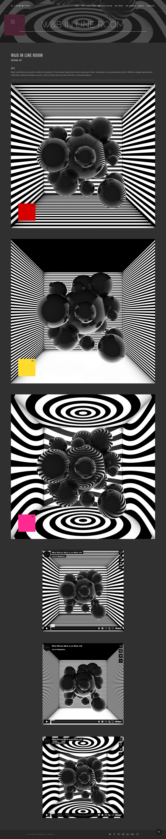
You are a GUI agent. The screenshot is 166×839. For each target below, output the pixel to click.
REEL (77, 6)
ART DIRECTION (89, 6)
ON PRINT (119, 6)
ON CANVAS (131, 6)
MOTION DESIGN (105, 6)
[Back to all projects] (13, 22)
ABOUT (141, 6)
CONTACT (151, 6)
